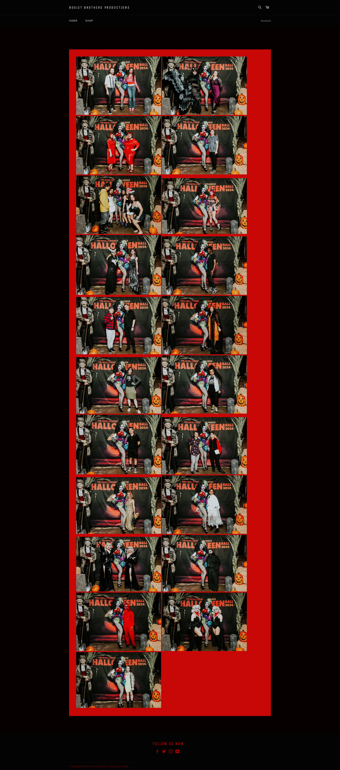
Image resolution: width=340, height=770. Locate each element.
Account (266, 20)
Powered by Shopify (118, 766)
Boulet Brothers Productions (99, 7)
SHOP (89, 20)
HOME (73, 20)
